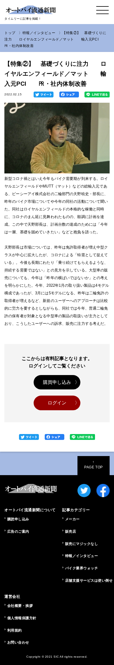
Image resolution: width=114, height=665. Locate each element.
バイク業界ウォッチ (81, 568)
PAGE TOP (93, 465)
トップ (9, 33)
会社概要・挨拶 (20, 606)
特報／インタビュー (39, 33)
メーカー (72, 519)
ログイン (57, 402)
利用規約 (14, 630)
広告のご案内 (18, 531)
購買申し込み (57, 382)
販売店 (70, 531)
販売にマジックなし (81, 544)
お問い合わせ (18, 642)
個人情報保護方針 (22, 618)
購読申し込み (18, 519)
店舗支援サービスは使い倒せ (87, 580)
